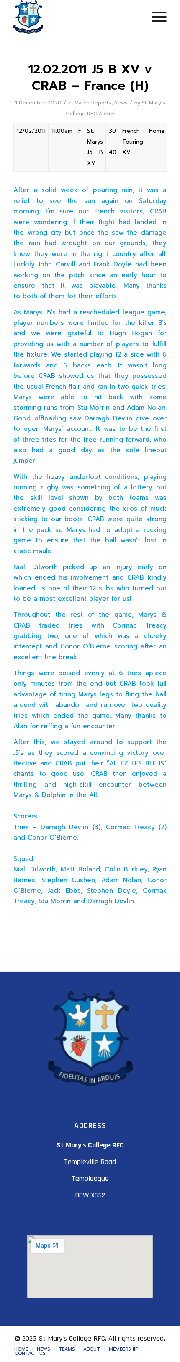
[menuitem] (21, 1349)
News (121, 102)
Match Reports (93, 102)
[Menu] (155, 17)
